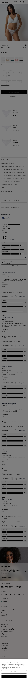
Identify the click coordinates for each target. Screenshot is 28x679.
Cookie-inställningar (14, 671)
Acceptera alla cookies (14, 676)
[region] (14, 669)
